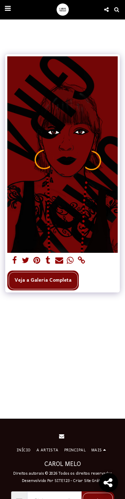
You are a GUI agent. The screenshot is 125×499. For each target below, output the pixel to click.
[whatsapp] (70, 260)
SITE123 (62, 480)
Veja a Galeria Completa (43, 280)
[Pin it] (37, 260)
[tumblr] (48, 260)
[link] (81, 260)
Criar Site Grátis (88, 480)
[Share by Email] (59, 260)
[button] (8, 9)
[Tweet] (26, 260)
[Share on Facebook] (14, 260)
